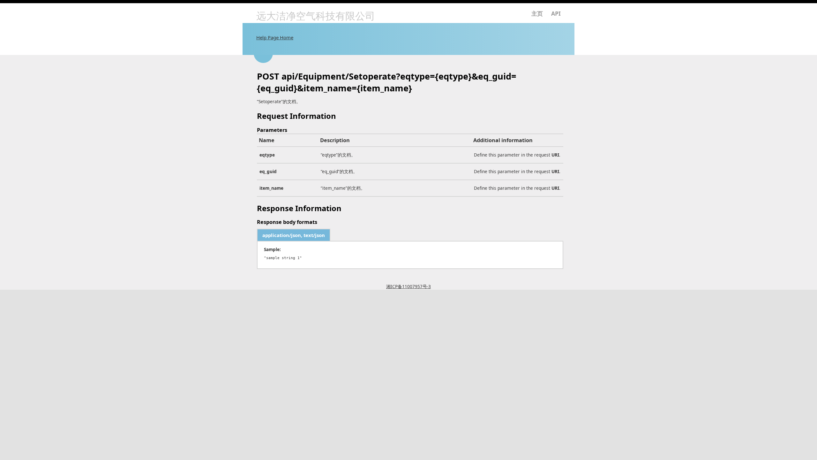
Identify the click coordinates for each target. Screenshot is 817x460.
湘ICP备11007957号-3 (408, 286)
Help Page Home (274, 37)
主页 (537, 13)
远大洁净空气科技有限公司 (315, 16)
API (556, 13)
